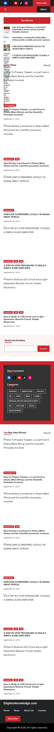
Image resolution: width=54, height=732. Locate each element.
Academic (8, 261)
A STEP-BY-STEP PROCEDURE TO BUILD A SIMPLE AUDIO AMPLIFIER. (30, 56)
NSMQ (28, 396)
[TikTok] (21, 3)
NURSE (37, 396)
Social (31, 406)
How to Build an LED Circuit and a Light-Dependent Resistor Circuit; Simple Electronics (24, 319)
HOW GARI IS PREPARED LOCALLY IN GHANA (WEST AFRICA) (28, 47)
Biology (40, 391)
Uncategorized (9, 105)
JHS (15, 261)
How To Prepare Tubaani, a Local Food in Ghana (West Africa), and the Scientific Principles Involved (29, 29)
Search (43, 348)
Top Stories (27, 20)
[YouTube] (16, 3)
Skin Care (20, 406)
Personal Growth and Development (23, 401)
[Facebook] (5, 3)
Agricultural (8, 159)
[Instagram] (26, 3)
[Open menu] (5, 9)
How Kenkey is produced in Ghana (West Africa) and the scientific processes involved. (31, 39)
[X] (10, 3)
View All (47, 65)
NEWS (18, 396)
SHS (17, 159)
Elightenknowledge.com (20, 703)
